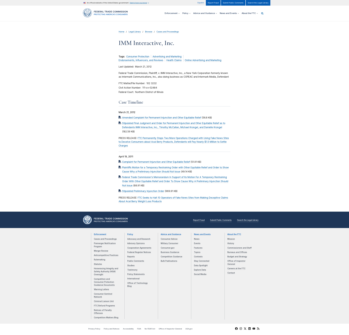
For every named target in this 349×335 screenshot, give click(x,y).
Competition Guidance (171, 256)
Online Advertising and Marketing (203, 60)
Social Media (200, 274)
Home (121, 31)
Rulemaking (99, 259)
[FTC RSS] (258, 329)
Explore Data (200, 270)
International (133, 278)
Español (201, 3)
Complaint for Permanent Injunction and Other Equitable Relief (156, 162)
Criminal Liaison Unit (104, 301)
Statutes (98, 264)
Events (197, 243)
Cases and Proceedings (168, 31)
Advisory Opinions (136, 243)
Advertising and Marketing (167, 56)
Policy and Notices (111, 329)
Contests (198, 256)
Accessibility (128, 329)
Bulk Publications (169, 261)
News (196, 239)
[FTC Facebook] (236, 329)
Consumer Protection (137, 56)
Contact (231, 273)
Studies (131, 265)
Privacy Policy (94, 329)
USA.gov (188, 329)
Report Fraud (213, 3)
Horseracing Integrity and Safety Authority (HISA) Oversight (106, 271)
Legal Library (135, 31)
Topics (197, 252)
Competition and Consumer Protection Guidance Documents (104, 282)
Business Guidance (170, 252)
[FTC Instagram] (240, 329)
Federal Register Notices (139, 252)
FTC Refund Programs (104, 306)
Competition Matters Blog (106, 317)
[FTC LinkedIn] (249, 329)
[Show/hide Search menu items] (262, 13)
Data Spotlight (201, 265)
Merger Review (101, 251)
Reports (131, 256)
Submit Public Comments (233, 3)
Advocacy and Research (138, 239)
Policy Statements (136, 274)
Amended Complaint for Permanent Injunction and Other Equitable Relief (161, 117)
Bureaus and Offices (237, 252)
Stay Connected (201, 261)
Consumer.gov (167, 248)
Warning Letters (101, 289)
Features (198, 248)
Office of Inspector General (170, 329)
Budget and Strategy (237, 256)
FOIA (139, 329)
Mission (231, 239)
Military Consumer (169, 243)
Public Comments (135, 261)
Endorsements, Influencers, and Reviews (141, 60)
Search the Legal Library (258, 3)
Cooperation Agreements (139, 248)
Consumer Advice (169, 239)
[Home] (106, 15)
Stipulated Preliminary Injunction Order (143, 191)
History (230, 243)
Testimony (132, 270)
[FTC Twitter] (245, 328)
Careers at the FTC (236, 268)
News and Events (202, 234)
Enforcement (100, 234)
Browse (148, 31)
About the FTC (234, 234)
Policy (130, 234)
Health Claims (174, 60)
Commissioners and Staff (239, 248)
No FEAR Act (150, 329)
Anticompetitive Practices (106, 255)
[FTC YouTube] (253, 329)
